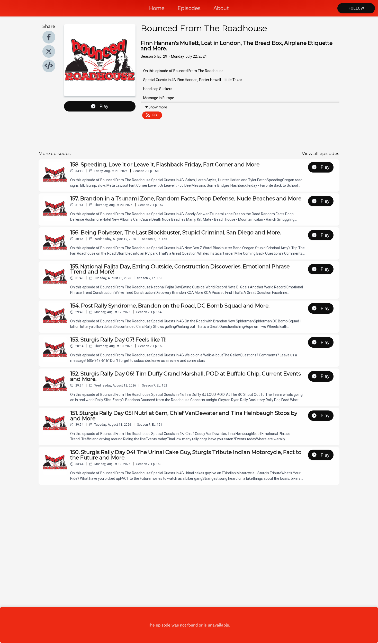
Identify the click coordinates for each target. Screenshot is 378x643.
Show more (157, 107)
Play (104, 106)
